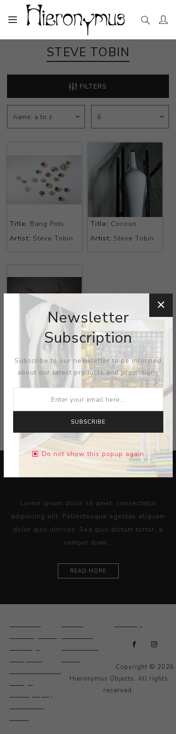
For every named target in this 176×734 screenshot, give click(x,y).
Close (161, 305)
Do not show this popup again (93, 453)
